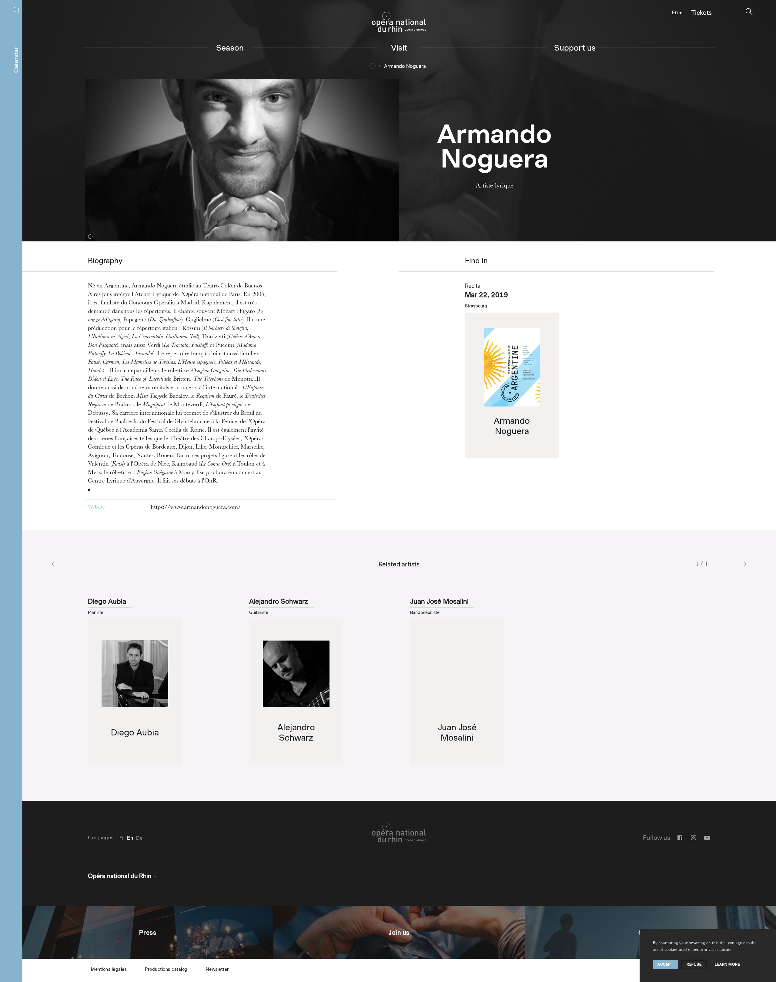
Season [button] (230, 47)
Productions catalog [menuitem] (166, 969)
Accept (665, 964)
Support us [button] (575, 47)
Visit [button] (399, 47)
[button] (749, 12)
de (139, 838)
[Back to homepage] (399, 22)
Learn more (727, 964)
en (675, 12)
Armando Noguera (405, 66)
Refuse (694, 964)
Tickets (701, 12)
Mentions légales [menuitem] (109, 969)
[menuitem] (675, 12)
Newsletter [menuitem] (217, 969)
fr (121, 838)
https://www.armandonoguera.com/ (196, 508)
